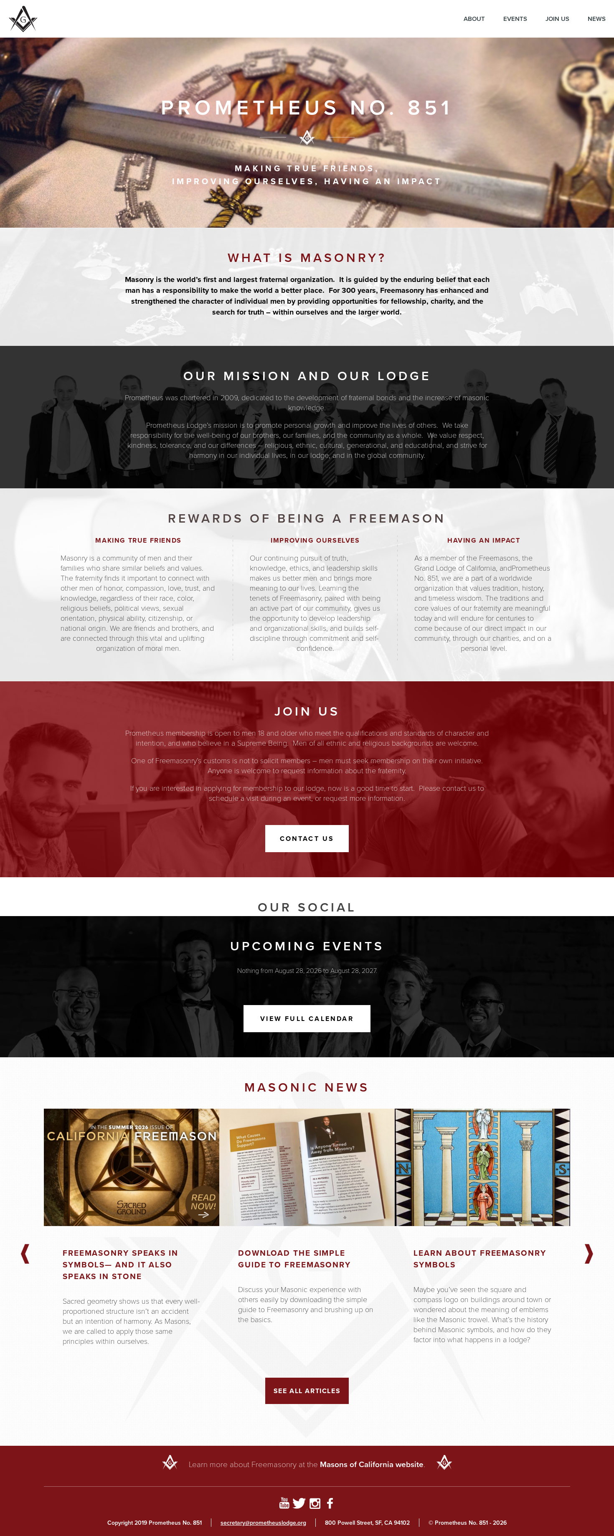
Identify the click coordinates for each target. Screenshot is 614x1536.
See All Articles (307, 1391)
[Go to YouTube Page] (284, 1504)
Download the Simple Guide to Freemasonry (294, 1258)
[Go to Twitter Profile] (299, 1504)
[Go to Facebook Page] (330, 1504)
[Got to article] (131, 1167)
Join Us (557, 18)
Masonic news (307, 1087)
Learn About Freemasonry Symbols (480, 1258)
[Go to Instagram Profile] (314, 1504)
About (474, 18)
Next (589, 1254)
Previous (25, 1254)
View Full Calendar (307, 1018)
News (597, 18)
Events (515, 18)
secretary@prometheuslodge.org (263, 1522)
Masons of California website (372, 1464)
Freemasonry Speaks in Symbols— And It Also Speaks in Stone (120, 1264)
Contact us (307, 838)
